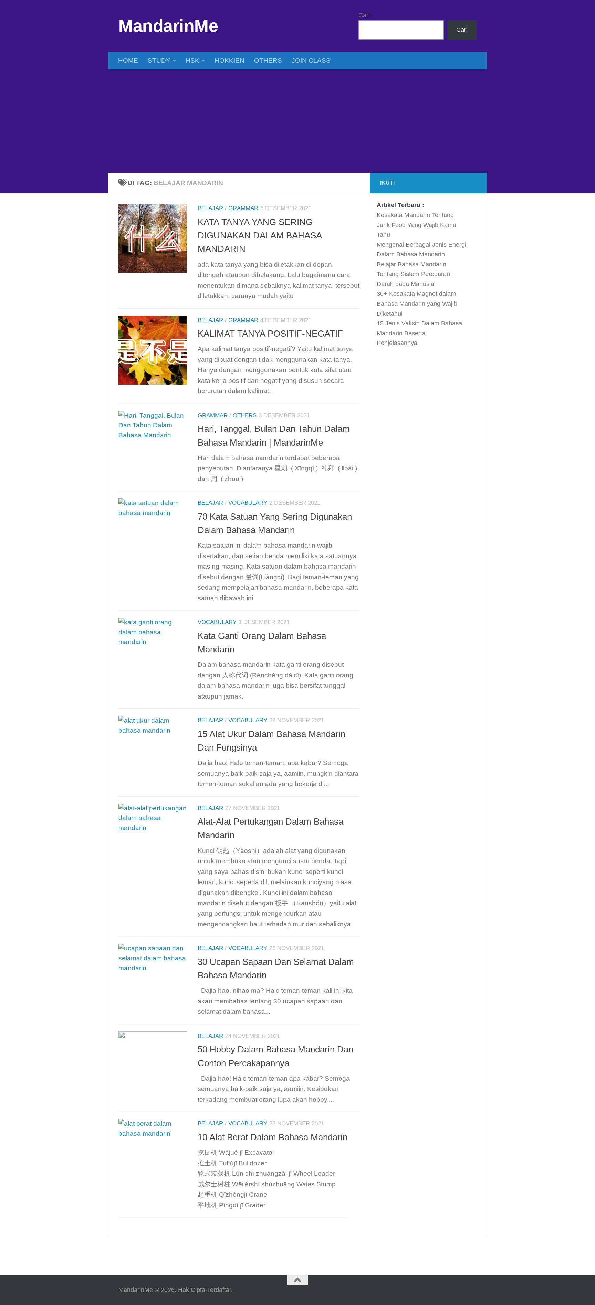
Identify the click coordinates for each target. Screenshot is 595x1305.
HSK (192, 60)
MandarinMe (168, 25)
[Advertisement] (297, 121)
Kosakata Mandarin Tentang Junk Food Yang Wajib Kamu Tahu (416, 225)
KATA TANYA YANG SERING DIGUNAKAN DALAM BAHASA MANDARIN (260, 235)
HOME (128, 60)
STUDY (159, 60)
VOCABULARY (247, 503)
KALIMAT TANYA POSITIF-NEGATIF (270, 333)
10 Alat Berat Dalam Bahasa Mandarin (272, 1137)
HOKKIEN (229, 60)
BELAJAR (210, 208)
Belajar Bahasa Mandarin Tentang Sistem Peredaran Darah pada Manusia (413, 274)
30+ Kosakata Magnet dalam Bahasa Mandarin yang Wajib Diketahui (417, 303)
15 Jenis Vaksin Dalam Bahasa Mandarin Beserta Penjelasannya (419, 333)
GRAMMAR (243, 208)
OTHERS (268, 60)
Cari (364, 15)
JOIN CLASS (311, 60)
